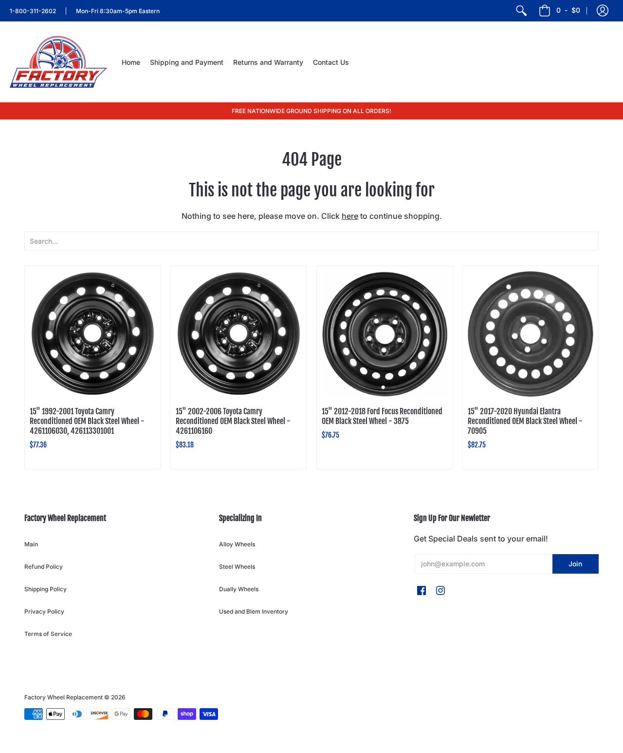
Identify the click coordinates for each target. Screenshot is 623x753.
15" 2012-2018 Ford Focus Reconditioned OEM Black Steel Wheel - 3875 (382, 416)
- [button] (568, 10)
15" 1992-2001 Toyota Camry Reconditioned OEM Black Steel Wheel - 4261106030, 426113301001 (87, 421)
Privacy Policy (44, 611)
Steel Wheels (237, 566)
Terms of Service (48, 633)
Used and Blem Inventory (253, 611)
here (350, 216)
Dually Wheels (238, 589)
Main (31, 544)
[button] (602, 10)
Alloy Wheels (237, 544)
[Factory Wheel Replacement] (58, 61)
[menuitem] (521, 10)
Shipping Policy (45, 589)
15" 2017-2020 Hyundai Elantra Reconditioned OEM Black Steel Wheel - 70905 (525, 421)
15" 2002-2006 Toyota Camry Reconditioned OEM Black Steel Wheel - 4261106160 (233, 421)
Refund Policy (43, 566)
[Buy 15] (92, 334)
